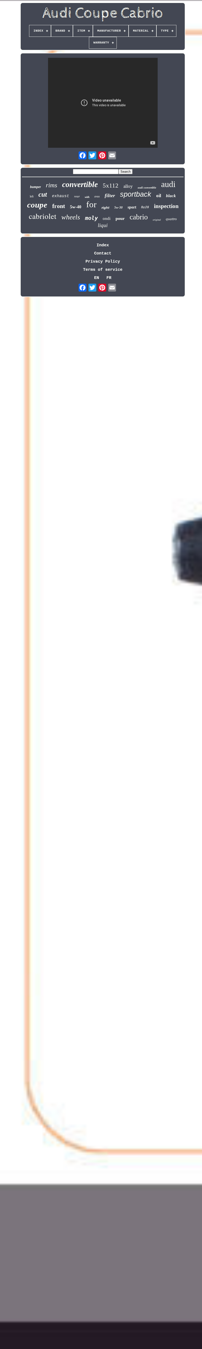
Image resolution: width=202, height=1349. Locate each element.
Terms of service (102, 269)
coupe (37, 204)
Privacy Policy (102, 261)
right (105, 208)
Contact (102, 253)
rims (51, 185)
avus (97, 196)
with (87, 196)
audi (168, 184)
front (58, 206)
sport (132, 207)
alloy (128, 186)
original (157, 219)
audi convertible (147, 187)
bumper (35, 187)
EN (96, 277)
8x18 (145, 207)
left (32, 196)
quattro (171, 219)
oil (158, 195)
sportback (135, 194)
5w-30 (118, 207)
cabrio (139, 217)
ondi (107, 218)
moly (91, 218)
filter (110, 195)
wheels (70, 217)
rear (77, 196)
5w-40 (75, 206)
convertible (80, 184)
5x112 (110, 185)
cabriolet (42, 216)
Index (103, 245)
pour (120, 218)
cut (42, 194)
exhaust (60, 196)
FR (108, 277)
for (91, 204)
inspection (166, 206)
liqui (103, 225)
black (171, 195)
